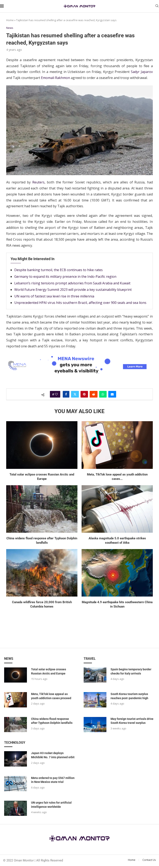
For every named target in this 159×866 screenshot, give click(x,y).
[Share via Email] (112, 394)
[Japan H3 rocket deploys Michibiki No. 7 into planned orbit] (15, 758)
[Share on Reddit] (94, 394)
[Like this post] (56, 394)
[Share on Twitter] (75, 394)
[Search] (157, 6)
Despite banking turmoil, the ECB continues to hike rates (58, 270)
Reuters (38, 182)
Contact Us (149, 860)
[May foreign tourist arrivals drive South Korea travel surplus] (95, 724)
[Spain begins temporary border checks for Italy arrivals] (95, 675)
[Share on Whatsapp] (103, 394)
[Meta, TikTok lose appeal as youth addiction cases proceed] (117, 445)
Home (10, 20)
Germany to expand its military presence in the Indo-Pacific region (65, 276)
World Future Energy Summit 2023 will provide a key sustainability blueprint (73, 289)
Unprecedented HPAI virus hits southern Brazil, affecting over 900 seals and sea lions (80, 302)
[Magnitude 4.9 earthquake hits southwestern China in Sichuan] (117, 573)
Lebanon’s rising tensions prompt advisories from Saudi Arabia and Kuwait (72, 283)
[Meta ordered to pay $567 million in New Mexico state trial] (15, 783)
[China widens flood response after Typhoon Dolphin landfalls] (41, 509)
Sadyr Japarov (142, 71)
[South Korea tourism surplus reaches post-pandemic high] (95, 699)
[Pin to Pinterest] (84, 394)
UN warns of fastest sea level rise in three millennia (54, 296)
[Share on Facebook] (66, 394)
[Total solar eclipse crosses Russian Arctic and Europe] (41, 445)
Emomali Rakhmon (55, 77)
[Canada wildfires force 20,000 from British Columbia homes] (41, 573)
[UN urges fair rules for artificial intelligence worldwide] (15, 808)
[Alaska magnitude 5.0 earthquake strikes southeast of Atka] (117, 509)
